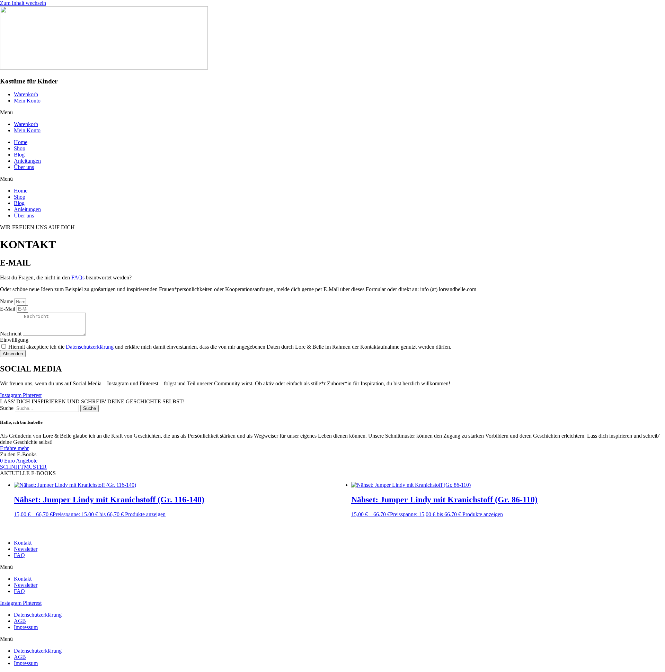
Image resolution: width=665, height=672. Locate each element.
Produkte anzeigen (145, 514)
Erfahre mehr (14, 448)
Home (20, 142)
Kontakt (23, 543)
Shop (19, 148)
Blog (19, 155)
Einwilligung (14, 340)
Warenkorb (26, 94)
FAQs (78, 277)
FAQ (19, 555)
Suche (7, 408)
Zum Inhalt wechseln (23, 3)
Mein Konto (27, 101)
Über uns (24, 167)
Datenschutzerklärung (90, 347)
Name (7, 301)
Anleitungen (27, 161)
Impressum (26, 627)
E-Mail (8, 309)
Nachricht (11, 334)
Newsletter (25, 549)
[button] (332, 112)
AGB (20, 621)
